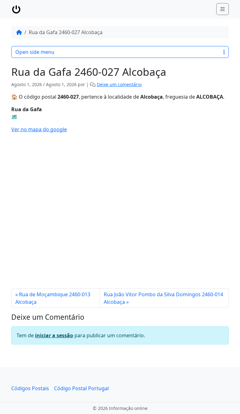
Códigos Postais (30, 388)
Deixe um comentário (119, 84)
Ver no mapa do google (39, 129)
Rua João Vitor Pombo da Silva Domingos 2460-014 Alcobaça (163, 298)
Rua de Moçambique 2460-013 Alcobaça (52, 298)
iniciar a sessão (54, 335)
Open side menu (34, 52)
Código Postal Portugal (81, 388)
